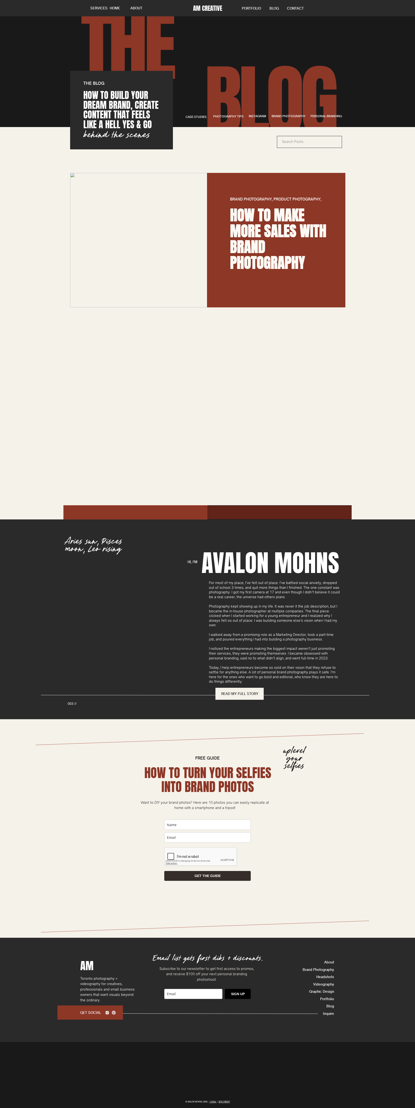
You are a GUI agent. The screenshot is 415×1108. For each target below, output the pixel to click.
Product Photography (297, 199)
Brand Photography (251, 199)
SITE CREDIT (224, 1102)
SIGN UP (238, 994)
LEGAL (213, 1102)
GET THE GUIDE (208, 876)
